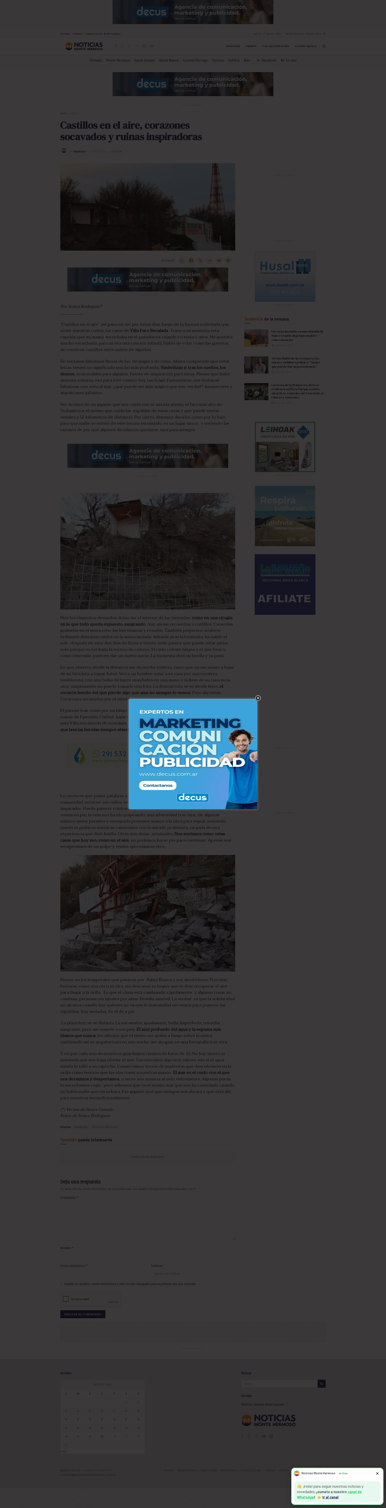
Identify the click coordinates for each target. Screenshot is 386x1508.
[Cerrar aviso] (377, 1473)
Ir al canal (330, 1497)
